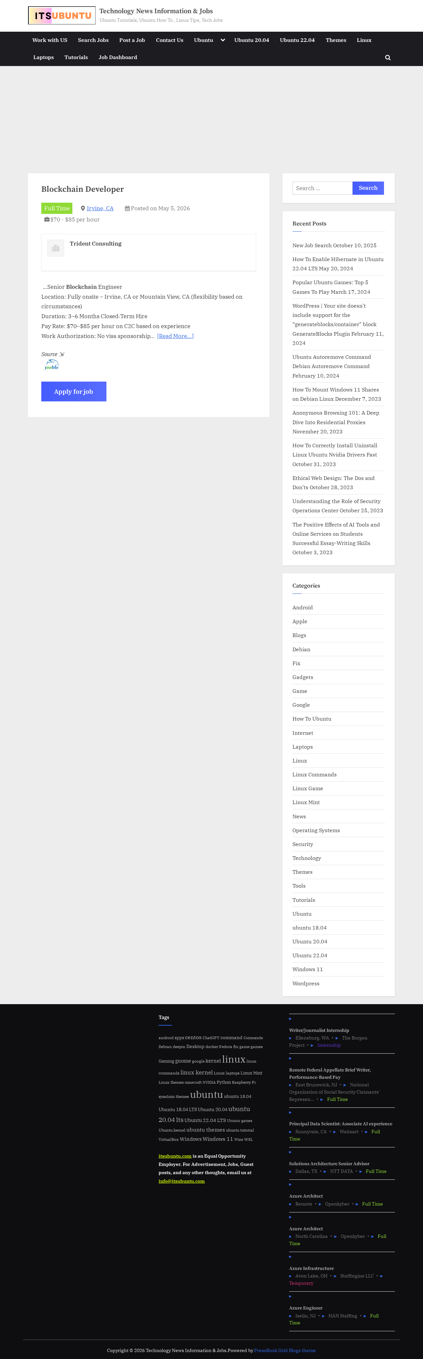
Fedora (225, 1046)
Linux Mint (306, 801)
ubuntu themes (205, 1129)
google (198, 1061)
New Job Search (312, 245)
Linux (364, 39)
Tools (299, 885)
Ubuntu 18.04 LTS (178, 1109)
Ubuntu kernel (172, 1130)
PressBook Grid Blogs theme (285, 1350)
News (299, 816)
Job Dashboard (118, 56)
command (231, 1037)
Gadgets (302, 676)
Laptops (43, 56)
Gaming (166, 1061)
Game (299, 690)
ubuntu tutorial (240, 1130)
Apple (299, 621)
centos (193, 1037)
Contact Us (169, 39)
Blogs (299, 634)
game (244, 1046)
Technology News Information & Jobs (156, 11)
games (256, 1046)
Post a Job (132, 39)
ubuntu (206, 1094)
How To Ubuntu (311, 718)
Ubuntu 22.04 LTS (205, 1120)
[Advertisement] (211, 115)
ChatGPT (211, 1037)
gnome (183, 1060)
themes (182, 1096)
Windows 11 (307, 969)
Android (302, 607)
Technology (306, 857)
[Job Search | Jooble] (49, 368)
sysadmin (167, 1096)
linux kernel (196, 1072)
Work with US (49, 39)
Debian (301, 649)
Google (301, 704)
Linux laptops (227, 1072)
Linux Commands (314, 774)
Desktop (195, 1046)
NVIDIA (209, 1082)
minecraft (193, 1082)
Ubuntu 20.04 (251, 39)
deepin (179, 1046)
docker (212, 1046)
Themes (336, 39)
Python (224, 1082)
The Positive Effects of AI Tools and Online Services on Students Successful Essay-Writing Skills (336, 534)
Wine (238, 1139)
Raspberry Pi (244, 1082)
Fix (296, 663)
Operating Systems (316, 830)
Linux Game (307, 788)
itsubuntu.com (175, 1156)
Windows (191, 1139)
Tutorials (76, 56)
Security (302, 843)
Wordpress (306, 983)
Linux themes (171, 1082)
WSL (248, 1139)
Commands (253, 1038)
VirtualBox (169, 1139)
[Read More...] (175, 336)
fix (235, 1046)
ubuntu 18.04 (309, 927)
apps (179, 1037)
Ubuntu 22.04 (297, 39)
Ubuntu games (239, 1120)
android (166, 1037)
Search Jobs (93, 39)
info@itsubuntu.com (182, 1181)
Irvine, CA (100, 208)
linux (234, 1059)
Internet (302, 732)
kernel (213, 1060)
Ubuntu (203, 39)
